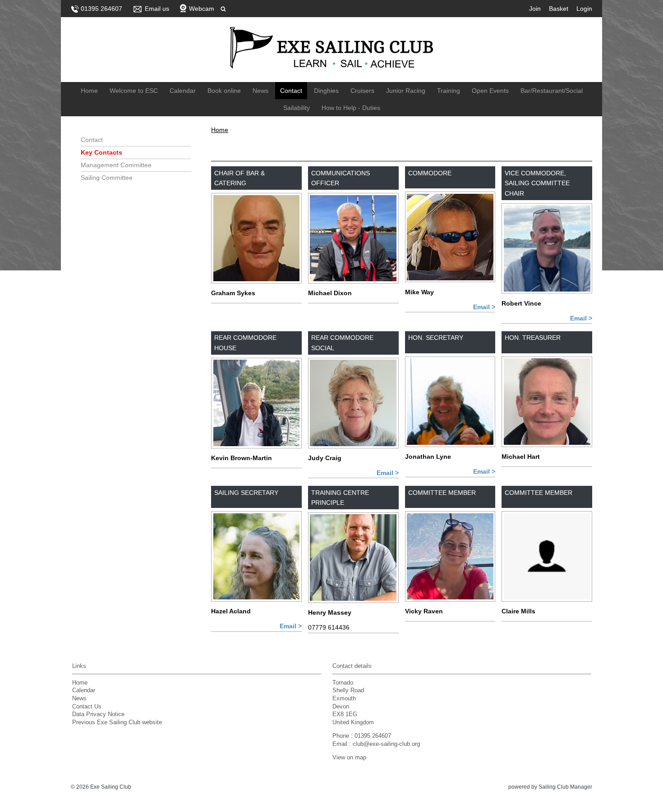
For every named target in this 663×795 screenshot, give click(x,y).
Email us (157, 8)
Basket (558, 8)
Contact (291, 90)
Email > (484, 307)
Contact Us (86, 707)
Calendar (183, 90)
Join (535, 8)
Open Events (490, 90)
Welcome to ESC (134, 90)
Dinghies (326, 90)
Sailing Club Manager (565, 787)
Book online (224, 90)
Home (89, 90)
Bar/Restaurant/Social (551, 90)
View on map (349, 757)
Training (448, 90)
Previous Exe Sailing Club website (117, 722)
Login (584, 8)
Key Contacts (101, 152)
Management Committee (116, 165)
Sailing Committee (107, 177)
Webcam (201, 8)
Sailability (296, 107)
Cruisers (362, 90)
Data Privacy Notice (98, 714)
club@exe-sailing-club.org (386, 744)
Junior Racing (405, 90)
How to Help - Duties (351, 107)
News (260, 90)
